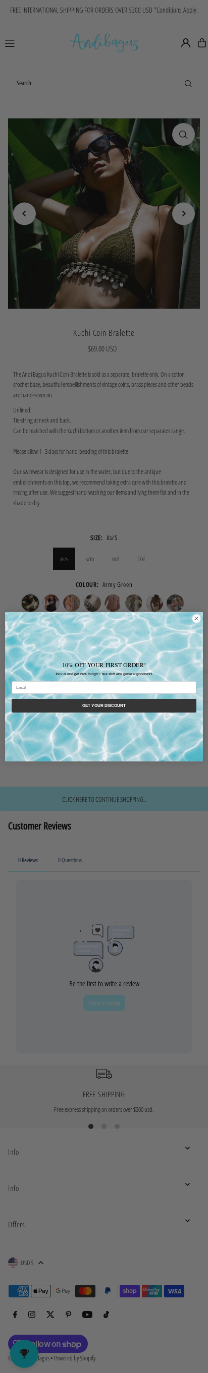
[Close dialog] (196, 618)
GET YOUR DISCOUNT (104, 705)
